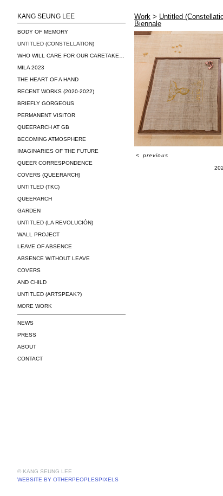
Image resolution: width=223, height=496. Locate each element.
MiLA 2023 (30, 67)
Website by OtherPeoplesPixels (68, 479)
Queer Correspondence (55, 163)
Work (142, 16)
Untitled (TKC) (38, 187)
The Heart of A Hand (47, 79)
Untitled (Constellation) (55, 44)
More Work (34, 306)
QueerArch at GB (43, 127)
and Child (32, 282)
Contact (30, 359)
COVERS (29, 270)
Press (26, 335)
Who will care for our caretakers (71, 56)
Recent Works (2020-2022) (55, 91)
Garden (29, 211)
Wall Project (38, 234)
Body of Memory (42, 32)
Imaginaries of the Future (58, 151)
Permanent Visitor (46, 115)
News (25, 323)
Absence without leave (53, 258)
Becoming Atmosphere (51, 139)
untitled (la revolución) (55, 223)
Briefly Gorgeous (45, 103)
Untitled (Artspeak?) (49, 294)
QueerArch (34, 199)
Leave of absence (44, 246)
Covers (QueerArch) (48, 175)
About (26, 347)
